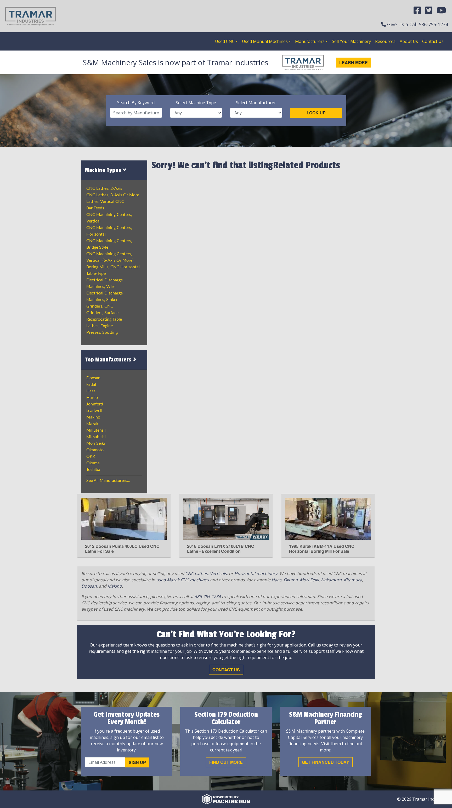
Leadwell (94, 411)
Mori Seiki (95, 443)
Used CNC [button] (225, 41)
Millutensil (96, 430)
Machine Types (103, 170)
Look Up (316, 113)
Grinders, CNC (99, 306)
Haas (90, 391)
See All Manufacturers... (108, 480)
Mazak (92, 424)
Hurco (92, 397)
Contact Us (433, 41)
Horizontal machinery (255, 573)
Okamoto (95, 450)
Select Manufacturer (256, 102)
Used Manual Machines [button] (265, 41)
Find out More (226, 762)
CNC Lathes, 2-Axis (104, 188)
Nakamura (331, 580)
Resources (385, 41)
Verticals (218, 573)
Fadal (91, 384)
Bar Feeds (95, 208)
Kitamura (353, 580)
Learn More (353, 62)
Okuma (93, 463)
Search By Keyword (136, 102)
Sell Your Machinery (351, 41)
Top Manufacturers (109, 359)
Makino (93, 417)
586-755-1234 (433, 24)
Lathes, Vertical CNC (105, 201)
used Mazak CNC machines (182, 580)
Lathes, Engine (99, 326)
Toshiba (93, 469)
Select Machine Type (196, 102)
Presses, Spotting (102, 332)
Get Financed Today (325, 762)
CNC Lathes (196, 573)
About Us (409, 41)
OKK (90, 456)
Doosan (93, 378)
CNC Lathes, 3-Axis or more (112, 195)
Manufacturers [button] (310, 41)
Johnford (94, 404)
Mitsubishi (96, 437)
